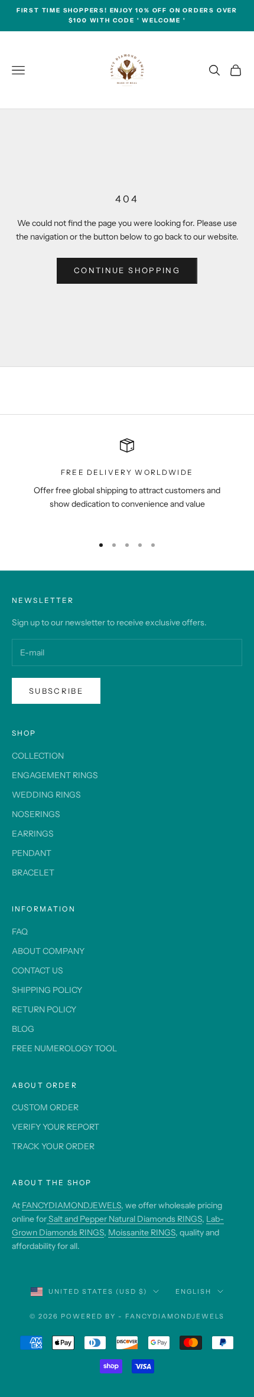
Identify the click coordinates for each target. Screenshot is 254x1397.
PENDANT (31, 853)
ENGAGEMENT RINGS (55, 775)
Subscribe (56, 691)
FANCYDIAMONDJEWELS (71, 1205)
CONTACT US (37, 970)
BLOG (23, 1029)
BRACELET (33, 872)
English (193, 1291)
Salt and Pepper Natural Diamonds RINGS (124, 1219)
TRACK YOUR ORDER (53, 1146)
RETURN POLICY (44, 1009)
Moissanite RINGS (141, 1232)
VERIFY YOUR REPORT (55, 1126)
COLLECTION (38, 755)
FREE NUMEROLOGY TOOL (64, 1048)
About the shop (52, 1182)
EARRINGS (33, 833)
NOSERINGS (36, 814)
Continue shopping (127, 270)
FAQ (20, 931)
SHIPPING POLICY (47, 990)
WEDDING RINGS (46, 794)
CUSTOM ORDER (45, 1107)
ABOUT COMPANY (48, 951)
